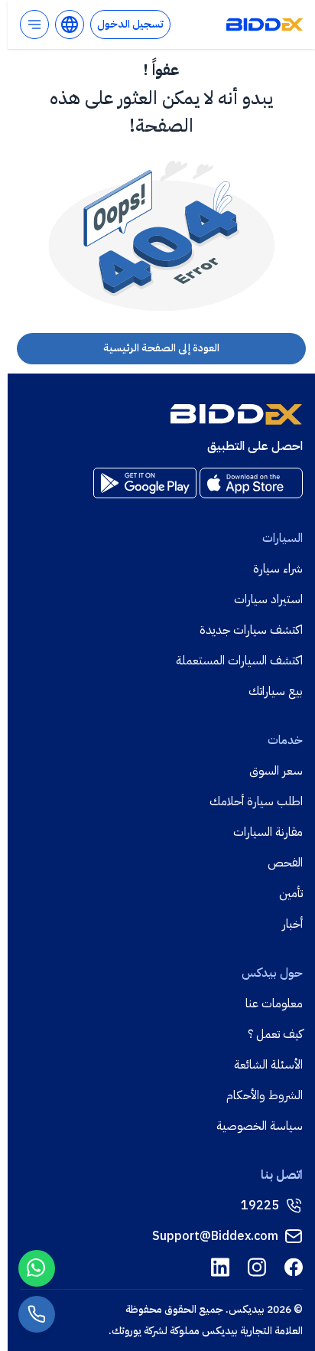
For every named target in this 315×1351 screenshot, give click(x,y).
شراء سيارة (278, 569)
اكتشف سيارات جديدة (251, 630)
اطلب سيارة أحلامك (256, 801)
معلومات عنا (274, 1003)
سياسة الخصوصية (259, 1126)
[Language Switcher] (69, 24)
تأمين (291, 893)
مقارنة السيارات (268, 832)
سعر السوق (276, 771)
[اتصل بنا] (36, 1314)
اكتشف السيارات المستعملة (239, 660)
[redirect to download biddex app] (251, 483)
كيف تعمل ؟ (275, 1034)
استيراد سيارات (268, 599)
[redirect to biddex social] (293, 1267)
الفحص (285, 862)
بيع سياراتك (275, 691)
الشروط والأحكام (264, 1095)
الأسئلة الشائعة (268, 1065)
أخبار (292, 924)
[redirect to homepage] (264, 24)
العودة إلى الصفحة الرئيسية (161, 348)
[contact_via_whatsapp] (36, 1268)
